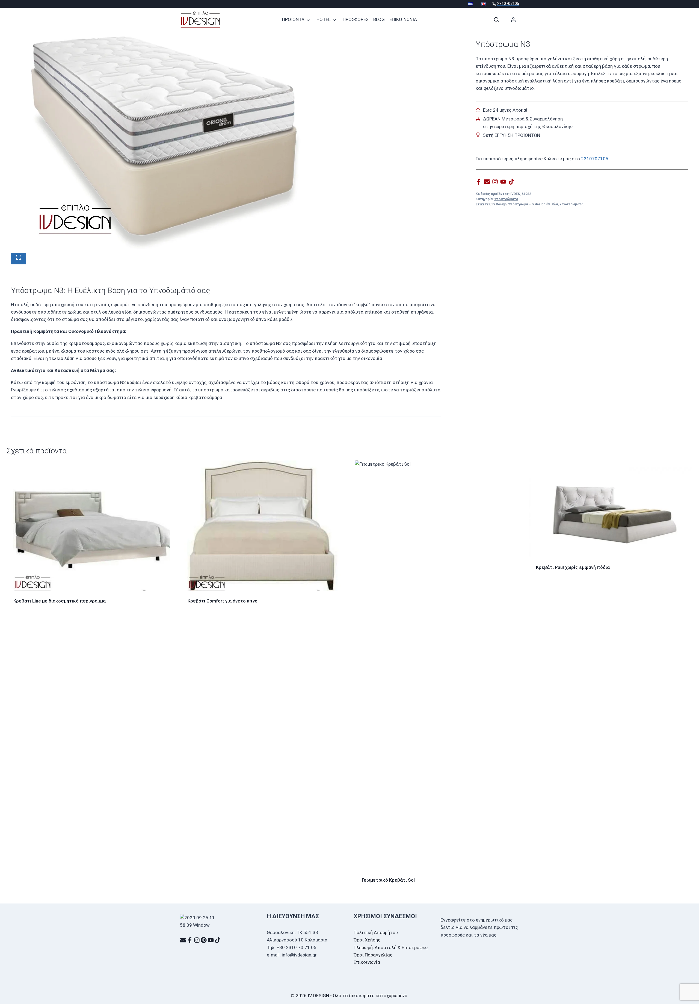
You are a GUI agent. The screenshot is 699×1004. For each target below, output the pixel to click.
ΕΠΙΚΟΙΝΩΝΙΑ (403, 19)
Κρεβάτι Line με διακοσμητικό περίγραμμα (59, 601)
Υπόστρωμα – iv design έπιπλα (533, 204)
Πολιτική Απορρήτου (376, 932)
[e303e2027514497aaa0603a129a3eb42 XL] (175, 143)
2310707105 (594, 158)
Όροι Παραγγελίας (373, 955)
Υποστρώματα (506, 199)
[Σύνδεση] (513, 19)
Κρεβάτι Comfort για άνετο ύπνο (222, 601)
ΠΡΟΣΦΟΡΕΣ (356, 19)
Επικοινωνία (367, 962)
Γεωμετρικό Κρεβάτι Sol (388, 880)
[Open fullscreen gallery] (18, 258)
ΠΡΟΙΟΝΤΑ (293, 19)
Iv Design (499, 204)
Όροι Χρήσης (367, 940)
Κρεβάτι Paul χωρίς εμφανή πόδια (573, 567)
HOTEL (323, 19)
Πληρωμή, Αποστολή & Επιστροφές (391, 947)
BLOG (379, 19)
